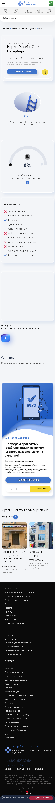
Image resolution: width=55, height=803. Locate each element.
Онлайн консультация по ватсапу (18, 597)
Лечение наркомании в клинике (18, 651)
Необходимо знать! (13, 723)
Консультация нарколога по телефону (20, 593)
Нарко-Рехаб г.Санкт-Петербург (41, 29)
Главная (5, 29)
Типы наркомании (12, 711)
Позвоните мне (41, 489)
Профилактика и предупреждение (19, 715)
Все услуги (10, 661)
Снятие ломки (10, 639)
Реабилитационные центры (24, 29)
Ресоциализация (12, 692)
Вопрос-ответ (10, 703)
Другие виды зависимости (16, 680)
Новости (8, 608)
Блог (7, 734)
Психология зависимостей (16, 719)
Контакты (8, 612)
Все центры (7, 517)
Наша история (10, 620)
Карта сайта (9, 738)
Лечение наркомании (14, 647)
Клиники (8, 604)
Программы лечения (13, 655)
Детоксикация (10, 635)
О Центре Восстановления (15, 624)
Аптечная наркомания (14, 707)
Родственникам (11, 684)
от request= (31, 791)
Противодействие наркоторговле (19, 696)
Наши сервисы (11, 616)
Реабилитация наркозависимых (18, 643)
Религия (8, 688)
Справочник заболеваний (15, 730)
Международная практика (15, 700)
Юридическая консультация (16, 726)
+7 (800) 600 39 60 (41, 798)
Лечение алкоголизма (14, 676)
